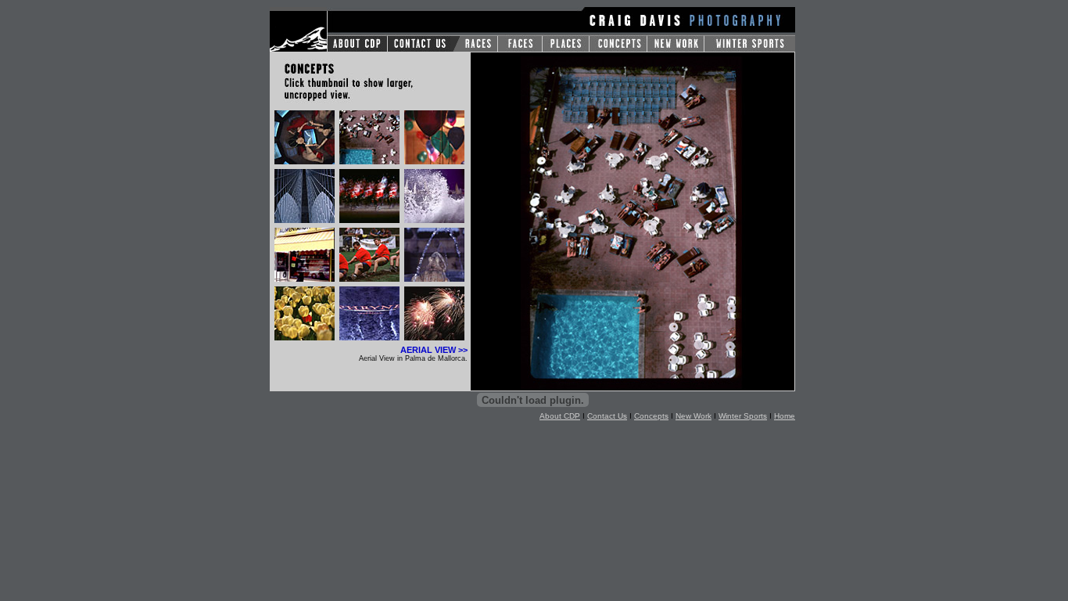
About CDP (559, 416)
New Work (693, 416)
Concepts (651, 416)
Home (784, 416)
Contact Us (607, 416)
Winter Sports (743, 416)
